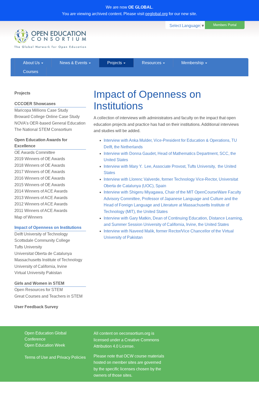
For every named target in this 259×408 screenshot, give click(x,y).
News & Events (74, 63)
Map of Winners (28, 217)
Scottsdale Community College (42, 240)
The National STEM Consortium (43, 129)
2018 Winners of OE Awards (39, 165)
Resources (152, 63)
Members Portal (224, 25)
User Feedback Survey (36, 307)
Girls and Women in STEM (39, 283)
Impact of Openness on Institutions (47, 227)
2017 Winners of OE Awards (39, 172)
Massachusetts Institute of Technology (48, 260)
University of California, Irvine (40, 266)
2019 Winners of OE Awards (39, 159)
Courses (30, 71)
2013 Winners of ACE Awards (41, 198)
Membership (193, 63)
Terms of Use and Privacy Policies (55, 357)
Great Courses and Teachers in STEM (48, 296)
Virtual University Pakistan (38, 273)
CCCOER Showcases (35, 104)
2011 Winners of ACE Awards (40, 210)
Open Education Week (45, 345)
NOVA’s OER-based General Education (49, 123)
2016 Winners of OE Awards (39, 178)
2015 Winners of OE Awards (39, 185)
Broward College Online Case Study (47, 116)
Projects (115, 63)
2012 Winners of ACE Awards (41, 204)
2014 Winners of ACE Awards (41, 191)
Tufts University (28, 247)
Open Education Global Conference (46, 336)
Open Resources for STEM (38, 289)
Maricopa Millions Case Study (41, 110)
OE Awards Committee (34, 152)
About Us (32, 63)
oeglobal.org (156, 14)
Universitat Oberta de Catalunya (43, 253)
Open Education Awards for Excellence (40, 143)
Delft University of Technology (41, 234)
